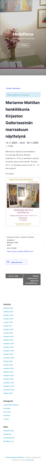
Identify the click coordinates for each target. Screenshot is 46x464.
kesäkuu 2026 (8, 308)
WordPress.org (8, 441)
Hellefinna (23, 34)
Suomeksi (6, 415)
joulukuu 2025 (8, 318)
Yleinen (6, 419)
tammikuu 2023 (8, 386)
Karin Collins (13, 276)
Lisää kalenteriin (17, 262)
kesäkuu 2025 (8, 333)
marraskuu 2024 (8, 357)
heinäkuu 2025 (8, 329)
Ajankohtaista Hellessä (11, 405)
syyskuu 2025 (8, 322)
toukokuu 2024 (8, 368)
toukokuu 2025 (8, 336)
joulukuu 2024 (8, 354)
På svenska (7, 412)
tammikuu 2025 (8, 350)
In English (6, 408)
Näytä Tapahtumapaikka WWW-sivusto (20, 251)
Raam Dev (30, 460)
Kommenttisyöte (8, 438)
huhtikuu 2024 (8, 372)
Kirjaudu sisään (8, 430)
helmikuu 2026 (8, 315)
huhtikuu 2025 (8, 340)
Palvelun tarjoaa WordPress (14, 457)
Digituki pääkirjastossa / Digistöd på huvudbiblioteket (32, 279)
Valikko (24, 45)
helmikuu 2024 (8, 375)
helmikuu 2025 (8, 347)
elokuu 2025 (7, 326)
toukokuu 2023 (8, 379)
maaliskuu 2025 (8, 343)
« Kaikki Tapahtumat (13, 88)
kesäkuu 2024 (8, 365)
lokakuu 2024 (8, 361)
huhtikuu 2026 (8, 311)
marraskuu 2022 (8, 389)
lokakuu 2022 (8, 393)
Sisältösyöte (7, 434)
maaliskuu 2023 (8, 382)
